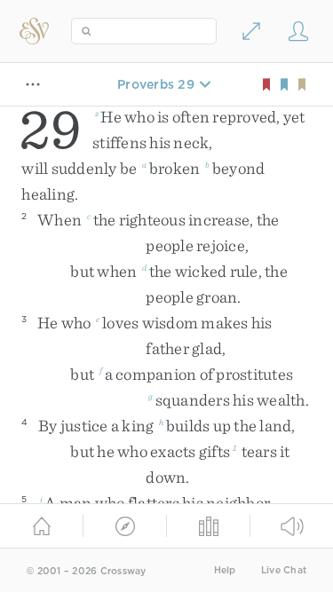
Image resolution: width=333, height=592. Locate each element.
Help (225, 570)
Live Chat (283, 570)
